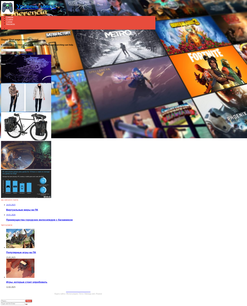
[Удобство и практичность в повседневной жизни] (78, 97)
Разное (99, 294)
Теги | (82, 294)
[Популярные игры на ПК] (80, 239)
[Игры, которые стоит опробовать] (80, 268)
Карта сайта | (60, 294)
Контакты (10, 24)
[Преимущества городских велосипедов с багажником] (78, 126)
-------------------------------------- (78, 291)
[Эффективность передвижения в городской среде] (78, 69)
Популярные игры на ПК (21, 252)
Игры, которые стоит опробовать (26, 282)
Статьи (9, 22)
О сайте (9, 19)
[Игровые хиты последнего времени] (78, 184)
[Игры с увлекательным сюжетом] (78, 155)
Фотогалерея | (72, 294)
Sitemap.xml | (90, 294)
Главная (9, 17)
